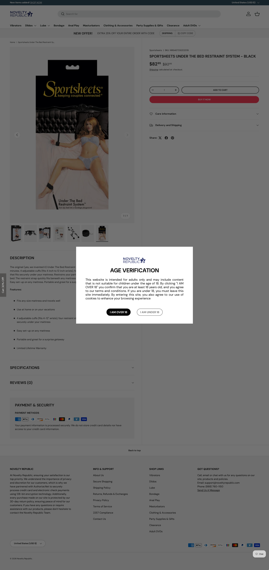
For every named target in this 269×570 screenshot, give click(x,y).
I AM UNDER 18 (149, 312)
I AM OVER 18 (118, 312)
